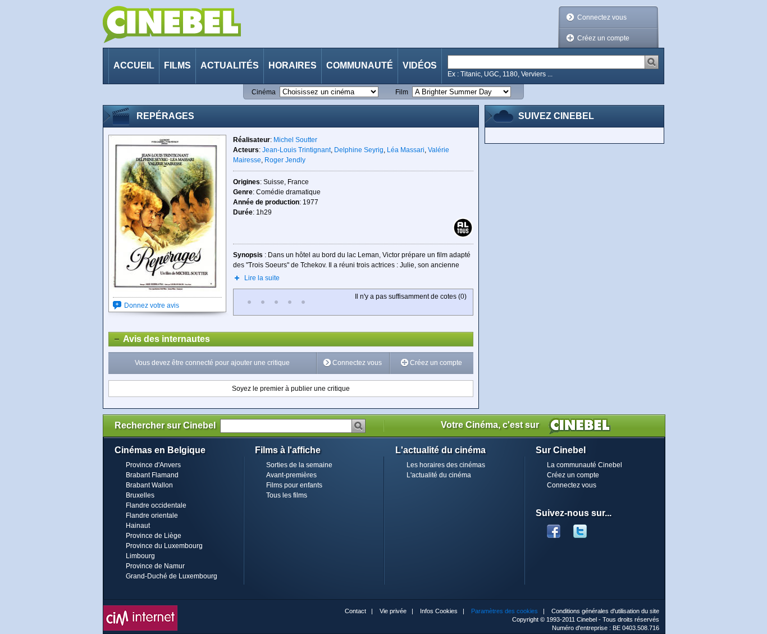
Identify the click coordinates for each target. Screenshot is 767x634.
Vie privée (393, 611)
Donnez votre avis (151, 305)
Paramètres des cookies (504, 611)
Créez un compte (603, 38)
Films (177, 65)
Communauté (359, 65)
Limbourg (140, 556)
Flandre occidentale (156, 505)
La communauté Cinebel (584, 465)
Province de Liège (153, 536)
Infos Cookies (439, 611)
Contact (355, 611)
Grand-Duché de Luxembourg (171, 576)
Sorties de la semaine (299, 465)
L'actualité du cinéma (439, 475)
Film (401, 92)
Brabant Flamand (152, 475)
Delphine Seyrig (358, 150)
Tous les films (286, 495)
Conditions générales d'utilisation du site (605, 611)
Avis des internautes (159, 339)
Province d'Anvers (153, 465)
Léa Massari (405, 150)
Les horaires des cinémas (446, 465)
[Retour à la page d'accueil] (172, 24)
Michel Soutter (295, 140)
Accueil (133, 65)
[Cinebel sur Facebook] (554, 528)
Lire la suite (262, 278)
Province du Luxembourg (164, 546)
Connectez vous (602, 17)
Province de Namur (155, 566)
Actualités (229, 65)
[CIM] (140, 608)
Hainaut (138, 526)
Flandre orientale (152, 515)
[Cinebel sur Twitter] (585, 528)
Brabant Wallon (149, 485)
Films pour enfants (294, 485)
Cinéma (264, 92)
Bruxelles (140, 495)
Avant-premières (291, 475)
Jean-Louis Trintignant (296, 150)
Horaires (292, 65)
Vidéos (420, 65)
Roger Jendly (284, 160)
